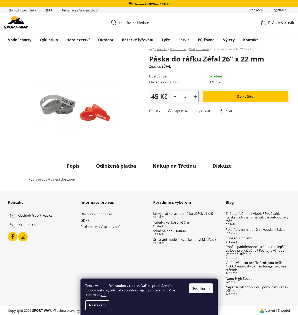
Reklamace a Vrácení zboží (79, 10)
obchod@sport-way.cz (35, 215)
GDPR (48, 10)
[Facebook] (12, 236)
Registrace (279, 10)
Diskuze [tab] (222, 165)
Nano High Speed (239, 279)
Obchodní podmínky (22, 10)
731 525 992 (27, 225)
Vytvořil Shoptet (277, 310)
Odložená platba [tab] (116, 165)
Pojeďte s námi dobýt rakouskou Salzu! (256, 230)
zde (104, 294)
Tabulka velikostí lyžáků (171, 222)
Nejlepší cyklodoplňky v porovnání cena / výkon (257, 289)
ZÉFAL (166, 66)
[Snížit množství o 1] (175, 96)
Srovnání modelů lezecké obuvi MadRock (184, 240)
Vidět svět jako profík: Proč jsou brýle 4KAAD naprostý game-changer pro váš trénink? (256, 266)
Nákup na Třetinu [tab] (174, 165)
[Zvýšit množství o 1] (195, 96)
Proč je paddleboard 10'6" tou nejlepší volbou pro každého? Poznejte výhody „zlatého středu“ (255, 250)
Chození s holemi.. (240, 238)
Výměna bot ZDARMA (169, 231)
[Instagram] (23, 236)
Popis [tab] (73, 165)
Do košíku (245, 96)
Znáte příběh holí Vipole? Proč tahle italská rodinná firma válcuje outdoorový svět (257, 217)
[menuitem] (19, 40)
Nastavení (97, 305)
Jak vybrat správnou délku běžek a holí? (183, 214)
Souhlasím (201, 288)
